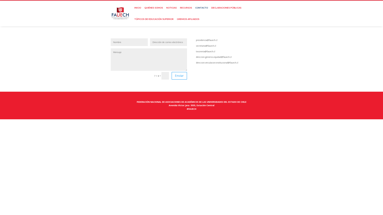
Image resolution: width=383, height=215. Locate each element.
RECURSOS (186, 7)
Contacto (201, 7)
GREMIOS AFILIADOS (188, 19)
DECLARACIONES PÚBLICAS (226, 7)
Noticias (171, 7)
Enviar (179, 76)
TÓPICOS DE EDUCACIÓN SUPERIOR (154, 19)
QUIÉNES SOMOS (153, 7)
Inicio (137, 7)
